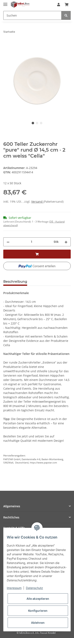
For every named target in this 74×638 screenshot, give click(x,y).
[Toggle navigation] (5, 2)
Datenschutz (34, 588)
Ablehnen (38, 622)
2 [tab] (37, 123)
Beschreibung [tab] (15, 282)
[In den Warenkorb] (6, 44)
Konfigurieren (37, 610)
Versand (37, 201)
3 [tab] (41, 123)
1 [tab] (33, 123)
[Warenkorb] (66, 4)
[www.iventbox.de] (20, 4)
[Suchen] (66, 15)
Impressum (14, 588)
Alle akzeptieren (38, 598)
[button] (58, 4)
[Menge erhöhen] (66, 242)
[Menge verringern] (8, 242)
